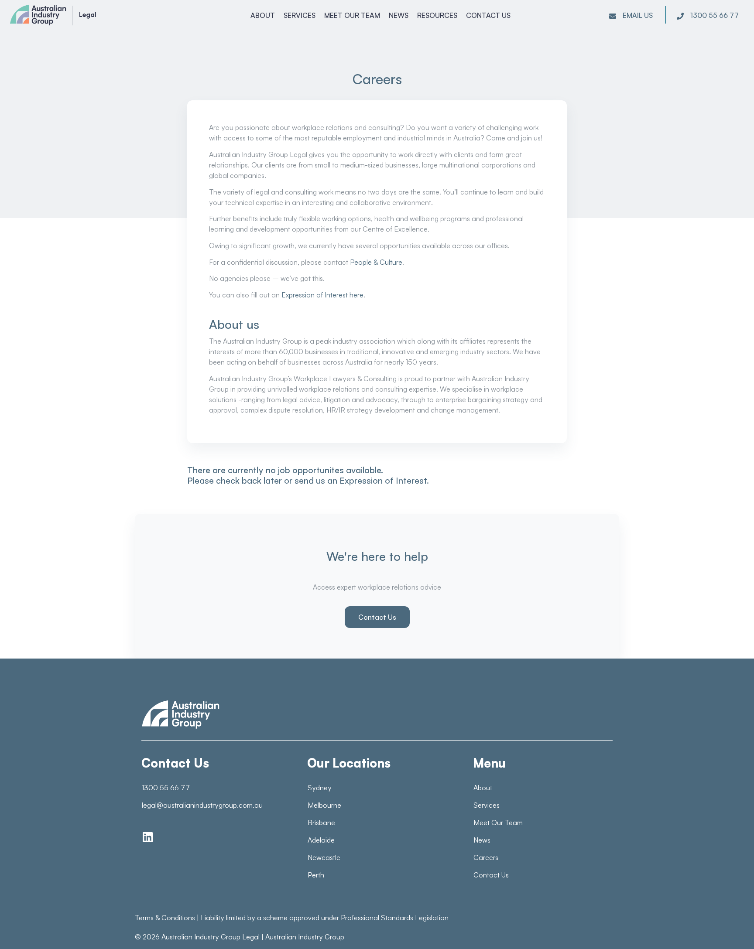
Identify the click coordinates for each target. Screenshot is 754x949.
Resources (437, 15)
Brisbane (321, 822)
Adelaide (321, 840)
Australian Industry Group (304, 936)
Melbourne (324, 805)
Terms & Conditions (165, 917)
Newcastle (324, 857)
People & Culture (376, 262)
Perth (316, 874)
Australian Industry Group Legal (210, 936)
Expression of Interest (383, 480)
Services (299, 15)
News (398, 15)
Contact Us (488, 15)
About (262, 15)
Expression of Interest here (322, 294)
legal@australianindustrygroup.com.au (202, 805)
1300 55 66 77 (166, 787)
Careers (485, 857)
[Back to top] (728, 927)
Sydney (320, 787)
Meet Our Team (352, 15)
